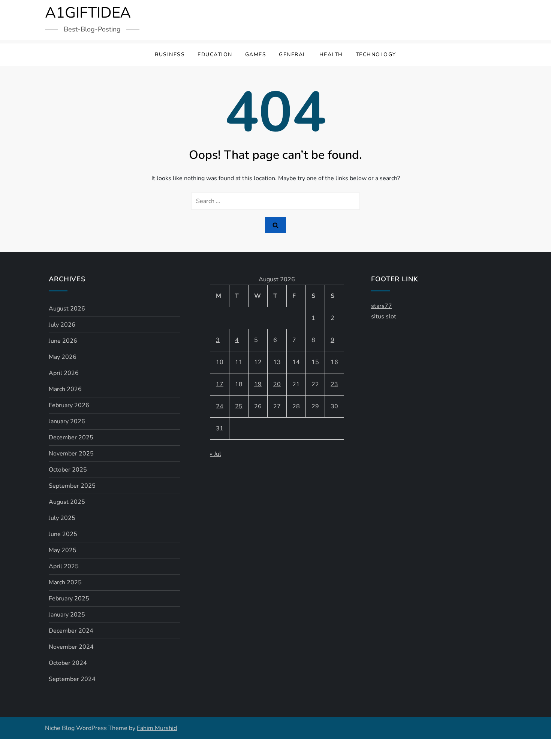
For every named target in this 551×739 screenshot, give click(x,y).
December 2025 (71, 437)
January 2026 (67, 421)
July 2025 (62, 518)
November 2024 (71, 647)
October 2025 (68, 470)
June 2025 (63, 534)
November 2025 (71, 453)
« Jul (215, 454)
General (293, 54)
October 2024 (68, 663)
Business (170, 54)
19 (258, 384)
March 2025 (65, 582)
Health (331, 54)
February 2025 (69, 598)
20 (277, 384)
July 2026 (62, 325)
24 (219, 406)
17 (219, 384)
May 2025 (62, 550)
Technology (376, 54)
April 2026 (64, 373)
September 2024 (72, 679)
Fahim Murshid (157, 728)
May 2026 (62, 357)
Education (215, 54)
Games (256, 54)
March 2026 (65, 389)
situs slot (383, 316)
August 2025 (67, 502)
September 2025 (72, 486)
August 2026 (67, 309)
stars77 (381, 306)
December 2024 (71, 631)
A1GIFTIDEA (88, 13)
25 (239, 406)
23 (334, 384)
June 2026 (63, 341)
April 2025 (64, 566)
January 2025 (67, 615)
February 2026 (69, 405)
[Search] (275, 225)
